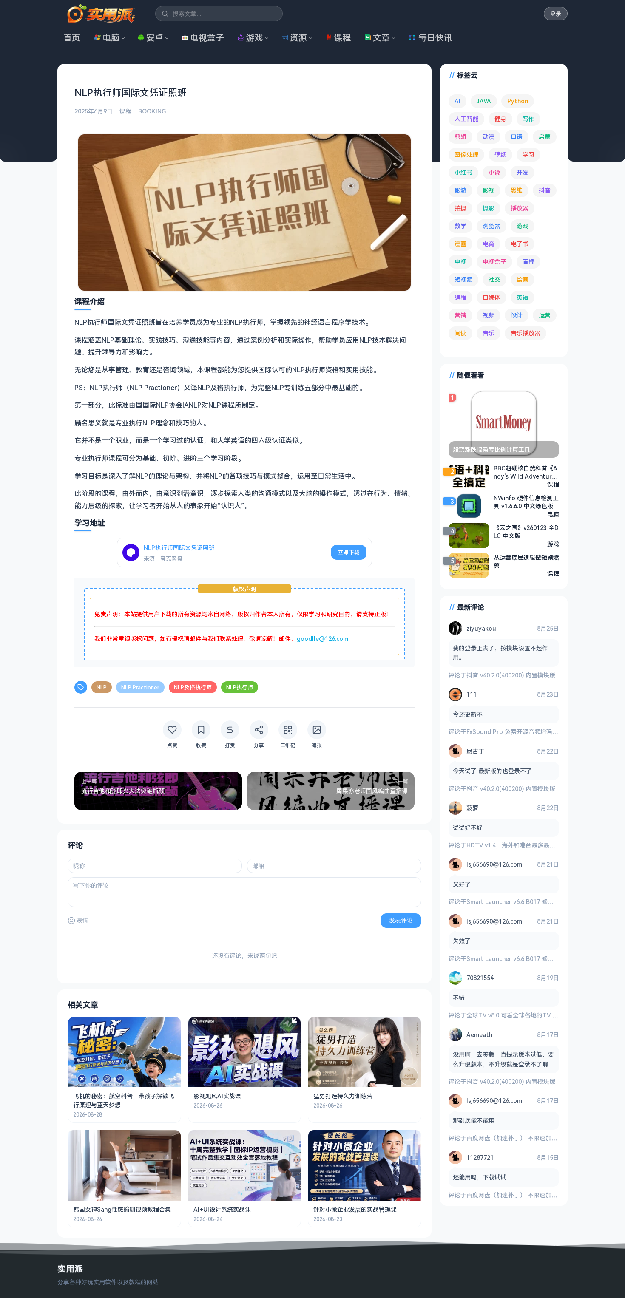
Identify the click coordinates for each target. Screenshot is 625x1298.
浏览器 (491, 226)
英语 (522, 297)
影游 (460, 190)
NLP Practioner (140, 687)
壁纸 (500, 154)
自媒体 (491, 297)
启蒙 (545, 137)
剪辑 (460, 137)
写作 (528, 119)
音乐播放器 (525, 333)
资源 (298, 37)
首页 (71, 37)
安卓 (154, 37)
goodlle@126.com (322, 639)
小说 (494, 172)
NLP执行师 (239, 687)
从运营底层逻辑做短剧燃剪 (526, 561)
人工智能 (466, 119)
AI (457, 101)
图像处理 (466, 154)
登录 (555, 14)
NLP (102, 687)
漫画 (460, 244)
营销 (460, 315)
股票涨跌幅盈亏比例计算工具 (491, 449)
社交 (494, 279)
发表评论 (401, 920)
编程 (460, 297)
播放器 (519, 208)
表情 (82, 920)
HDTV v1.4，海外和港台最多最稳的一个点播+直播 (533, 845)
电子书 (519, 244)
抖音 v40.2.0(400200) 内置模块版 (510, 675)
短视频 (463, 279)
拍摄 (460, 208)
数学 (460, 226)
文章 (381, 37)
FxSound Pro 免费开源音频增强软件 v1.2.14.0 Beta (535, 732)
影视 (488, 190)
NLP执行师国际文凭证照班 (179, 548)
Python (517, 101)
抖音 (545, 190)
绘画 (522, 279)
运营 (545, 315)
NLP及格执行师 (193, 687)
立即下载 (349, 552)
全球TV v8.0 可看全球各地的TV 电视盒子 (521, 1015)
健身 (500, 119)
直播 (528, 262)
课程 (342, 37)
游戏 (254, 37)
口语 (517, 137)
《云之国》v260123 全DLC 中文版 (526, 532)
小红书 (463, 172)
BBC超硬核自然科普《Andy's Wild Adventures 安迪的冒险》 (526, 472)
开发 (522, 172)
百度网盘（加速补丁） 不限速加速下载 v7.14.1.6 (530, 1138)
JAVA (484, 101)
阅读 (460, 333)
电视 (460, 262)
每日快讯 (435, 37)
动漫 (488, 137)
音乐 (488, 333)
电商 (488, 244)
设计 (517, 315)
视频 (488, 315)
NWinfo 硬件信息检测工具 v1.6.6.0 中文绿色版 (526, 502)
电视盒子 (207, 37)
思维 (517, 190)
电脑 (110, 37)
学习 (528, 154)
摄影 (488, 208)
